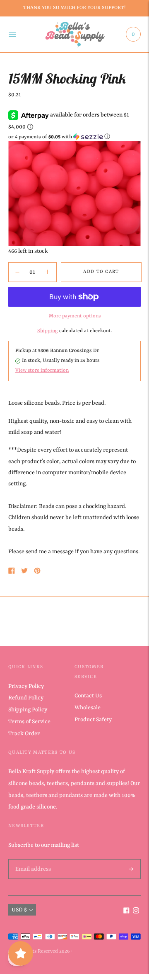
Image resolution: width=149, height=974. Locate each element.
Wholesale (87, 707)
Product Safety (93, 719)
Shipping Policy (27, 709)
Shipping (47, 331)
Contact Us (88, 695)
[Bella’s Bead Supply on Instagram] (136, 912)
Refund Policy (25, 697)
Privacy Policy (26, 686)
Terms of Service (29, 721)
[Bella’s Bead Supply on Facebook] (126, 912)
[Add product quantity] (17, 272)
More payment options (75, 316)
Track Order (24, 733)
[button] (74, 137)
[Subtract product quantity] (47, 272)
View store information (42, 370)
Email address (32, 859)
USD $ (19, 909)
